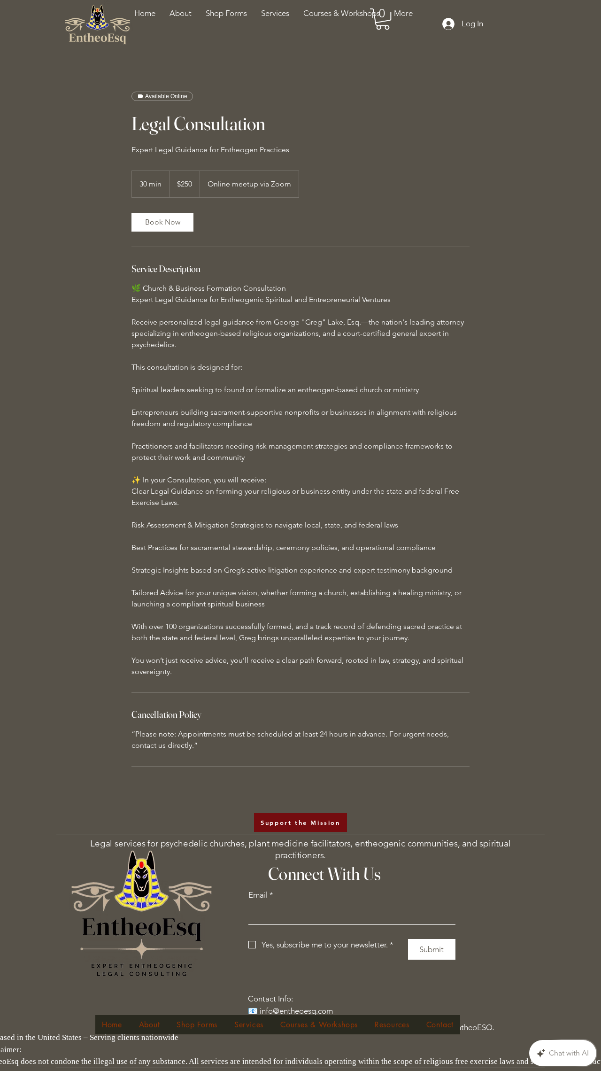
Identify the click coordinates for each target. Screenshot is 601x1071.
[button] (341, 13)
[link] (162, 222)
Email (260, 895)
